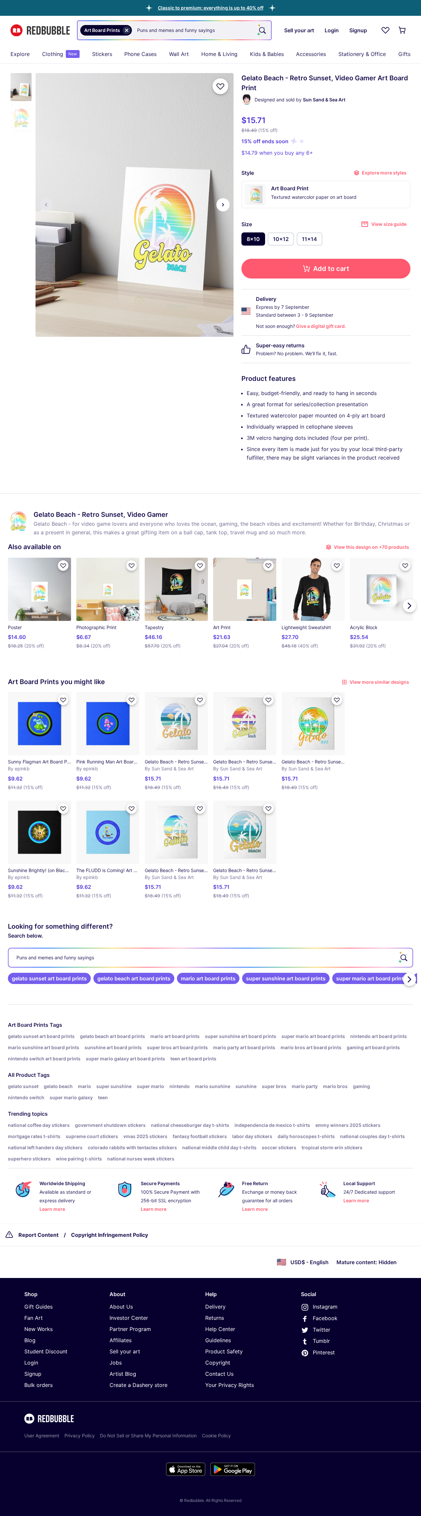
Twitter (321, 1329)
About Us (121, 1306)
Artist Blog (123, 1373)
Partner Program (130, 1329)
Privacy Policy (79, 1435)
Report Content (38, 1235)
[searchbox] (210, 957)
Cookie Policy (216, 1435)
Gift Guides (38, 1306)
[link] (49, 978)
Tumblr (321, 1341)
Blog (30, 1340)
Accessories (311, 54)
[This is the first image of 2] (46, 204)
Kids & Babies (267, 54)
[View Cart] (402, 30)
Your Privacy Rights (229, 1385)
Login (31, 1362)
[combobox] (174, 30)
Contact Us (219, 1373)
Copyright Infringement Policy (109, 1235)
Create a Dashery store (138, 1385)
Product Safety (224, 1351)
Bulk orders (38, 1385)
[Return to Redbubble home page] (40, 30)
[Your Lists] (385, 30)
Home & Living (219, 54)
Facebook (325, 1318)
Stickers (102, 54)
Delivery (215, 1306)
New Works (38, 1329)
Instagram (325, 1306)
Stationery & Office (362, 54)
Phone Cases (140, 54)
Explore (20, 54)
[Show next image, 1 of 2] (223, 204)
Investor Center (129, 1318)
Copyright (217, 1362)
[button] (210, 8)
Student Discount (45, 1351)
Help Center (220, 1329)
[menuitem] (20, 54)
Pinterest (324, 1352)
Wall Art (179, 54)
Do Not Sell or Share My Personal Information (148, 1435)
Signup (32, 1373)
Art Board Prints (28, 1025)
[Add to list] (220, 86)
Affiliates (121, 1340)
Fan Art (33, 1318)
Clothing (59, 54)
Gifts (404, 54)
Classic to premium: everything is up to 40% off (210, 8)
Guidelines (218, 1340)
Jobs (116, 1362)
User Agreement (41, 1435)
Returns (214, 1318)
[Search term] (261, 30)
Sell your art (125, 1351)
